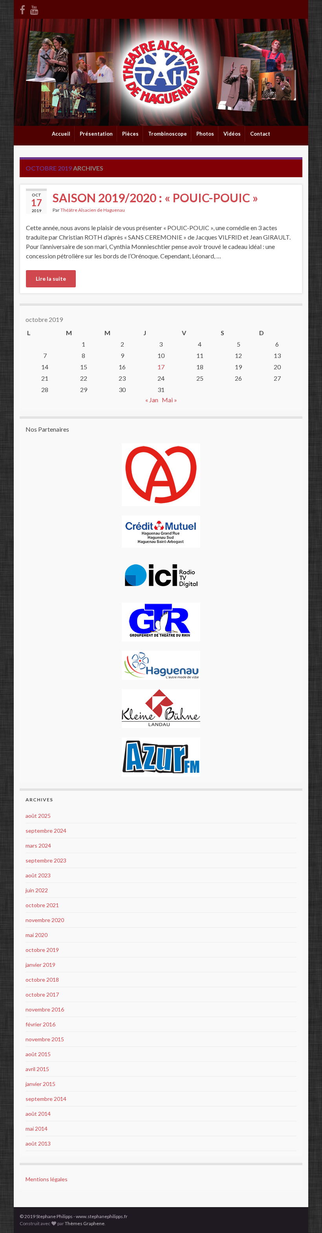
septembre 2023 (46, 860)
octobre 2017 (42, 994)
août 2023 (38, 875)
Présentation (96, 134)
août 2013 (38, 1143)
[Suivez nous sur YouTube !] (34, 8)
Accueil (61, 134)
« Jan (151, 399)
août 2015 (38, 1054)
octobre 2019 (42, 949)
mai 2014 (37, 1128)
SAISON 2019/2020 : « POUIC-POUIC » (155, 198)
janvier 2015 (40, 1083)
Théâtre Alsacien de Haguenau (92, 210)
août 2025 (38, 815)
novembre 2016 (45, 1009)
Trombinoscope (167, 134)
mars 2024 (38, 845)
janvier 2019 (40, 964)
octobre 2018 (42, 979)
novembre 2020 (45, 920)
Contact (260, 134)
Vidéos (232, 134)
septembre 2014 (46, 1098)
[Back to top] (304, 1215)
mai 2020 (37, 935)
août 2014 (38, 1113)
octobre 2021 (42, 905)
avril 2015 (37, 1069)
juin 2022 (37, 890)
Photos (205, 134)
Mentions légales (47, 1179)
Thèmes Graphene (84, 1223)
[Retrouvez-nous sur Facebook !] (22, 8)
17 (161, 366)
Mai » (169, 399)
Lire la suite (51, 278)
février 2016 (40, 1024)
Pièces (130, 134)
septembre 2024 (46, 830)
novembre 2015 (45, 1039)
